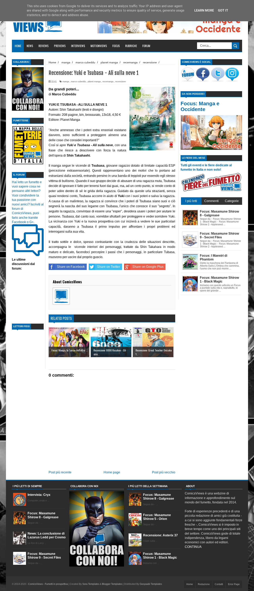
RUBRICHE (131, 46)
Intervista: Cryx (39, 494)
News (30, 46)
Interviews (78, 46)
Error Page (234, 584)
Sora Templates (90, 584)
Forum (146, 46)
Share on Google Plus (148, 266)
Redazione (204, 584)
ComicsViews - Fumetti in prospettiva (48, 584)
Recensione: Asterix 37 (160, 535)
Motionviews (98, 46)
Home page (112, 472)
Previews (60, 46)
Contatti (219, 584)
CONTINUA (193, 546)
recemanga (107, 81)
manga (66, 81)
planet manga (94, 81)
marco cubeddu (78, 81)
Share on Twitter (108, 266)
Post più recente (60, 472)
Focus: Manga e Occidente (200, 106)
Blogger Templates (112, 584)
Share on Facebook (71, 266)
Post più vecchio (163, 472)
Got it (223, 10)
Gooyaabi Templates (151, 584)
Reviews (43, 46)
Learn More (204, 10)
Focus (116, 46)
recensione (120, 81)
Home (18, 46)
